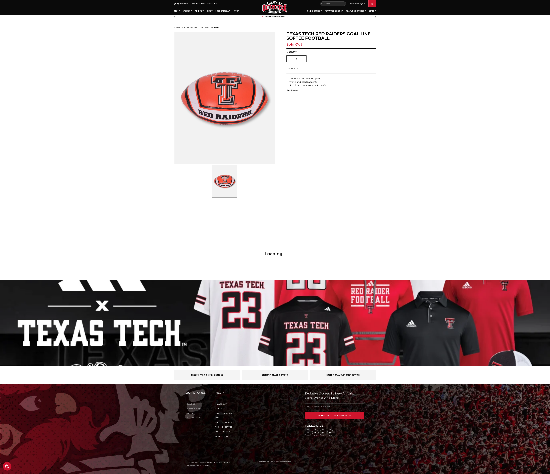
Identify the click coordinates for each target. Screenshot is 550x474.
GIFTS (372, 11)
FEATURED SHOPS (333, 11)
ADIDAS (199, 11)
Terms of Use (192, 462)
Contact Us (221, 409)
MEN (176, 11)
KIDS (209, 11)
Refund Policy (222, 462)
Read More (292, 90)
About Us (190, 404)
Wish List (219, 418)
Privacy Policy (206, 462)
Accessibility (221, 436)
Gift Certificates (223, 422)
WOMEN (187, 11)
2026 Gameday (222, 11)
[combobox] (333, 3)
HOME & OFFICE (313, 11)
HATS (235, 11)
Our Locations (193, 409)
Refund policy (222, 431)
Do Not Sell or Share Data (198, 466)
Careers (190, 413)
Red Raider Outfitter (209, 28)
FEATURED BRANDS (355, 11)
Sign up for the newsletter (334, 415)
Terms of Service (223, 427)
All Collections (189, 28)
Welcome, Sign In (358, 3)
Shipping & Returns (224, 413)
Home (177, 28)
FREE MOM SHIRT (193, 418)
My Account (221, 404)
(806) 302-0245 (181, 3)
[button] (174, 17)
